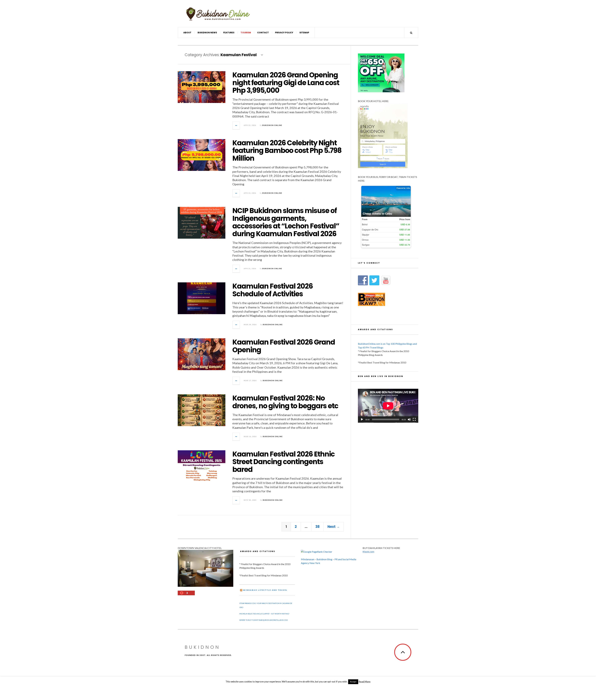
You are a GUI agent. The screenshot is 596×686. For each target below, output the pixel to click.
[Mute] (409, 419)
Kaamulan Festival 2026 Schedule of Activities (272, 290)
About (187, 32)
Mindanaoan (307, 559)
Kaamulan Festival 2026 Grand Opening (283, 346)
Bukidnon (202, 647)
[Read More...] (236, 125)
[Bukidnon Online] (218, 13)
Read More (364, 681)
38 (317, 526)
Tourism (246, 32)
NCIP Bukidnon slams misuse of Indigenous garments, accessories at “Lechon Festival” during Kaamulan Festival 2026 (285, 222)
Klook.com (368, 551)
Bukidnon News (207, 32)
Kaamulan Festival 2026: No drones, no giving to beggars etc (285, 402)
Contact (263, 32)
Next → (333, 526)
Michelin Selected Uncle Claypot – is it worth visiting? (264, 614)
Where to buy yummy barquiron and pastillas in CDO (263, 620)
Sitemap (304, 32)
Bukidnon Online (272, 125)
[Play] (361, 419)
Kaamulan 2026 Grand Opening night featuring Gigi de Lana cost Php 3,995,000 (285, 82)
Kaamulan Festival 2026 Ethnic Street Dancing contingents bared (283, 461)
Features (228, 32)
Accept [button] (353, 681)
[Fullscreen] (414, 419)
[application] (388, 406)
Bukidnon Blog (324, 559)
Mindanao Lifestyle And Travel (265, 590)
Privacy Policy (284, 32)
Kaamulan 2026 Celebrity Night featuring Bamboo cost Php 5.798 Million (286, 150)
